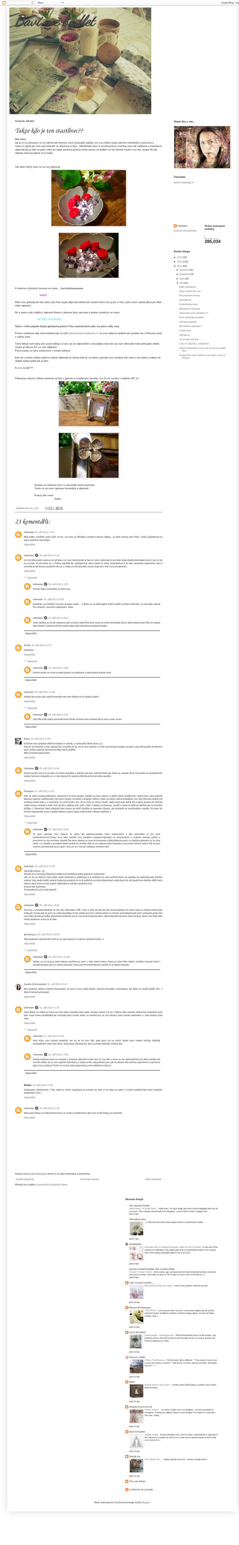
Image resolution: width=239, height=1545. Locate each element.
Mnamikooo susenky (189, 309)
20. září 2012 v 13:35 (59, 957)
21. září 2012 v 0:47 (58, 984)
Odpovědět (29, 544)
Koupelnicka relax (188, 304)
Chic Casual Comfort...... (142, 1282)
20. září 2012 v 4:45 (58, 714)
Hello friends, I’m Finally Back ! (143, 1208)
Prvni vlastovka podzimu (191, 317)
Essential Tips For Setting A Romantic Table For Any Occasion (173, 1247)
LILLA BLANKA (137, 1332)
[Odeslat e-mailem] (47, 508)
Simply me (134, 1456)
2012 (180, 266)
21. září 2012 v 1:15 (49, 1007)
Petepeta (28, 791)
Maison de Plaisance (140, 1307)
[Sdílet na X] (54, 508)
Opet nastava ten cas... (190, 291)
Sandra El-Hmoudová (35, 984)
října (182, 278)
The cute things (137, 1481)
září (182, 283)
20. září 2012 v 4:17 (45, 532)
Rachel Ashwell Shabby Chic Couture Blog (151, 1269)
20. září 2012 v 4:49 (49, 768)
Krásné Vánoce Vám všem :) (158, 1385)
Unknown (29, 532)
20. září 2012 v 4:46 (58, 668)
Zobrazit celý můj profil (185, 230)
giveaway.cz (30, 934)
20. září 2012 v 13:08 (48, 934)
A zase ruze (185, 330)
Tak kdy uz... (185, 335)
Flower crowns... (152, 1410)
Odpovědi (32, 577)
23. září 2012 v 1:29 (49, 1108)
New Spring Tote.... (153, 1459)
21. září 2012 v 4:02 (54, 1036)
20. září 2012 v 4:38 (45, 692)
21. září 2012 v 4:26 (58, 1054)
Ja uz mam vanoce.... (190, 339)
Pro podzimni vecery (189, 295)
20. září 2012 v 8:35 (58, 829)
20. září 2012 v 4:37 (42, 645)
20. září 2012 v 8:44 (58, 618)
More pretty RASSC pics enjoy (159, 1285)
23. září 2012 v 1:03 (43, 1085)
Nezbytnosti (185, 300)
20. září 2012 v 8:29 (49, 905)
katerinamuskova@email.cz (84, 333)
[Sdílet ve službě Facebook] (58, 508)
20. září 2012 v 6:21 (45, 791)
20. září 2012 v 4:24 (49, 555)
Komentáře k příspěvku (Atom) (52, 1184)
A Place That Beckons (155, 1360)
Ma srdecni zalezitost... (190, 326)
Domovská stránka (89, 1179)
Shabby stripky (152, 1434)
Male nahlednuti (187, 287)
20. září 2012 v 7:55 (45, 866)
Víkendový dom (137, 1219)
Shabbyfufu (135, 1244)
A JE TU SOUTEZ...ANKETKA (194, 344)
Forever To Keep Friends (141, 1272)
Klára (27, 739)
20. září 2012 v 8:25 (54, 599)
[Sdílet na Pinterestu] (61, 508)
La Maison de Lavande (141, 1489)
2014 (180, 257)
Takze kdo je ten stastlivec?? (193, 313)
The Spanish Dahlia (139, 1205)
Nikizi (132, 1382)
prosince (184, 270)
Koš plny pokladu (188, 322)
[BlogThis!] (50, 508)
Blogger (146, 1502)
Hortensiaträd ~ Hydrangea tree (159, 1335)
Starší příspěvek (153, 1179)
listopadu (185, 274)
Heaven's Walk (137, 1357)
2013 (180, 261)
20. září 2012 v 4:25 (58, 584)
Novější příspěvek (25, 1179)
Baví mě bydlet (55, 21)
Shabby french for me (140, 1407)
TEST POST (151, 1310)
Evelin (27, 645)
